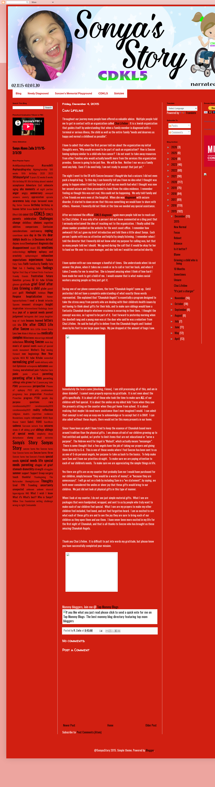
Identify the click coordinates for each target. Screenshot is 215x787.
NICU (22, 358)
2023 (50, 173)
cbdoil (25, 214)
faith (25, 264)
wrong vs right (19, 505)
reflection (47, 410)
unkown (40, 489)
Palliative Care (46, 370)
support (25, 473)
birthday (35, 205)
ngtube (16, 358)
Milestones (28, 338)
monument (24, 350)
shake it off (18, 429)
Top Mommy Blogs (107, 606)
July (177, 321)
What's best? (30, 497)
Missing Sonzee (34, 341)
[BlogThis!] (110, 630)
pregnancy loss (20, 394)
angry (24, 193)
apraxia (49, 197)
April (177, 339)
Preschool (48, 394)
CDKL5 (39, 213)
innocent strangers (32, 304)
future (49, 276)
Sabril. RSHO (35, 422)
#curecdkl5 (47, 165)
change (16, 222)
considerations (20, 231)
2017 (174, 199)
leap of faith (19, 320)
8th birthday (18, 181)
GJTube (49, 280)
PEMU (15, 386)
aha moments (27, 189)
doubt (33, 247)
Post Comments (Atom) (89, 732)
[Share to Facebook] (116, 630)
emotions (47, 247)
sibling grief (29, 429)
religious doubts (21, 414)
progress (28, 398)
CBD (20, 214)
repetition (36, 414)
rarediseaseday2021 (22, 410)
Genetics (17, 280)
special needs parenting (33, 462)
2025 (174, 153)
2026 (174, 147)
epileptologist (31, 255)
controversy (36, 231)
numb (37, 362)
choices (38, 222)
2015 (174, 211)
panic (15, 374)
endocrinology (19, 251)
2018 (174, 193)
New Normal (180, 227)
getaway (27, 280)
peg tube (49, 382)
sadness (17, 426)
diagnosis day (46, 243)
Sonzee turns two (21, 456)
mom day (49, 342)
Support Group (37, 473)
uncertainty (46, 485)
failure (49, 260)
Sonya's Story (25, 442)
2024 (174, 159)
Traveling (32, 485)
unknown (30, 489)
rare (51, 402)
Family (44, 264)
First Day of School (29, 272)
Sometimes (180, 274)
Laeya (41, 316)
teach (15, 477)
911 (25, 181)
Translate (191, 113)
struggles (48, 469)
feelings (48, 267)
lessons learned (34, 320)
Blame (177, 254)
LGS (14, 325)
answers (16, 197)
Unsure (177, 280)
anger (16, 193)
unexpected (18, 489)
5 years (33, 177)
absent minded (46, 181)
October (179, 304)
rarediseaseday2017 (22, 406)
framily (16, 276)
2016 (174, 205)
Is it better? (180, 249)
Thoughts (47, 480)
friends (25, 276)
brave (29, 209)
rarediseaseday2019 (44, 406)
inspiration (18, 308)
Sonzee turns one (25, 452)
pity (37, 390)
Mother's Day (38, 350)
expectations (19, 260)
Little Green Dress (44, 329)
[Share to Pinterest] (119, 630)
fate (51, 264)
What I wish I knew (42, 493)
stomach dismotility (23, 469)
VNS (27, 493)
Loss (15, 333)
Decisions (40, 239)
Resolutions (18, 417)
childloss (27, 222)
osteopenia (32, 366)
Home (110, 725)
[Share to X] (113, 630)
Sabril (22, 422)
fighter (16, 272)
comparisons (31, 227)
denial (22, 243)
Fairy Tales (17, 264)
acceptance (18, 185)
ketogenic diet (31, 316)
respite (27, 417)
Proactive (17, 398)
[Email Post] (100, 630)
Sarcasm (26, 425)
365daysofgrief (21, 177)
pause (41, 382)
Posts (174, 126)
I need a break (36, 300)
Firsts (40, 272)
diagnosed (130, 197)
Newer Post (69, 725)
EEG (38, 248)
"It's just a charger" (184, 291)
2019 (174, 188)
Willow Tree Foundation (24, 501)
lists (32, 329)
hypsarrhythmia (20, 300)
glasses (16, 284)
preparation (36, 394)
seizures (48, 426)
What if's (17, 497)
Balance (178, 243)
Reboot (177, 238)
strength (38, 469)
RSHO (45, 417)
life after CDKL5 (34, 324)
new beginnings (30, 354)
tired (15, 485)
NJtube (39, 358)
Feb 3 (22, 268)
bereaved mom (45, 201)
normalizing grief (23, 361)
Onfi (14, 366)
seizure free (37, 425)
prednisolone (47, 390)
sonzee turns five (31, 448)
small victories (45, 437)
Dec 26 (31, 239)
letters (48, 320)
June (177, 327)
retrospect (36, 418)
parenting (47, 374)
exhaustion (47, 255)
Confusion (48, 227)
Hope (50, 292)
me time (37, 333)
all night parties (45, 189)
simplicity (41, 433)
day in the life (37, 235)
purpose (16, 402)
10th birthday (29, 173)
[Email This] (107, 630)
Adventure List (34, 185)
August (179, 315)
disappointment (21, 248)
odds (51, 362)
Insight (49, 304)
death (24, 239)
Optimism (21, 366)
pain (36, 370)
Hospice (17, 296)
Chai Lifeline (121, 123)
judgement (18, 316)
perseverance (25, 386)
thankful (26, 477)
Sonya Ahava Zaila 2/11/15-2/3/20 (29, 150)
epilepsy (32, 251)
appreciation (37, 197)
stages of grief (44, 465)
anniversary (36, 193)
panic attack (30, 374)
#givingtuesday (40, 169)
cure (26, 235)
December (180, 216)
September (181, 310)
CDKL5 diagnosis (103, 215)
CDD (31, 214)
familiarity (34, 264)
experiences (36, 259)
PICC (30, 390)
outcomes (43, 366)
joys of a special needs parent (35, 312)
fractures (48, 272)
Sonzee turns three (43, 452)
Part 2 (35, 382)
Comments (177, 132)
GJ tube (40, 280)
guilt (21, 292)
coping (49, 230)
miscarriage (40, 337)
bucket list (38, 209)
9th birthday (33, 181)
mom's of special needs (25, 346)
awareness (18, 201)
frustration (37, 276)
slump (30, 437)
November (180, 298)
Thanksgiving (40, 477)
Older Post (151, 725)
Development (31, 243)
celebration (30, 218)
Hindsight (31, 292)
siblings (40, 429)
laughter (49, 316)
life (19, 325)
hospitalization (34, 296)
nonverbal (48, 358)
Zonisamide (31, 505)
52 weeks (41, 177)
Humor (50, 296)
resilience (48, 414)
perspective (39, 386)
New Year (47, 354)
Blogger (150, 750)
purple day (47, 398)
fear (15, 268)
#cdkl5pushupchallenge (23, 165)
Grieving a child (30, 288)
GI (33, 280)
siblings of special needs (33, 431)
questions (34, 402)
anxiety (25, 197)
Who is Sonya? (45, 497)
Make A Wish (27, 333)
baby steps (30, 201)
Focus (177, 232)
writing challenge (44, 501)
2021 (174, 176)
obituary (44, 362)
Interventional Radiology (36, 308)
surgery (49, 473)
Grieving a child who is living (186, 262)
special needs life (31, 460)
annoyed (49, 193)
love (19, 333)
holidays (41, 292)
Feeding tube (34, 268)
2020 (42, 173)
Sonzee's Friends (37, 456)
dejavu (16, 243)
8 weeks (49, 177)
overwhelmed (27, 370)
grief (34, 283)
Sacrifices (48, 422)
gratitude (25, 284)
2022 (174, 170)
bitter (23, 209)
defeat (49, 239)
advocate (48, 185)
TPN (23, 485)
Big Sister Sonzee (21, 205)
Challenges (46, 218)
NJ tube (30, 358)
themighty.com (32, 481)
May (177, 333)
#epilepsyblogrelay (22, 169)
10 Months (179, 269)
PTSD (37, 398)
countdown (18, 235)
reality (36, 410)
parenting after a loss (27, 377)
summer (17, 473)
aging (15, 189)
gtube (43, 288)
